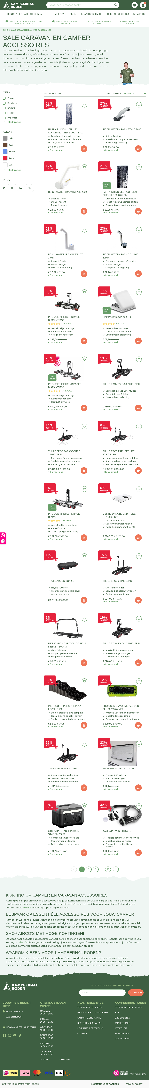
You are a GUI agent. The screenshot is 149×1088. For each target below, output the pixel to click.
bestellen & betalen (89, 1023)
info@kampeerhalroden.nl (21, 1027)
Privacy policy (134, 1084)
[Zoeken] (116, 5)
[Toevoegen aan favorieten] (84, 104)
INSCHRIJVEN (136, 993)
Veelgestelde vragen (89, 1007)
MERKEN (60, 14)
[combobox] (82, 5)
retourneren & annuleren (92, 1012)
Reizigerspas (122, 1033)
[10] (84, 148)
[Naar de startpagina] (18, 5)
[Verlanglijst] (135, 5)
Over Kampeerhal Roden (128, 1007)
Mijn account (122, 1039)
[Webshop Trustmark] (120, 1073)
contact (82, 1033)
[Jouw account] (143, 5)
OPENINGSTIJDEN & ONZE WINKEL (126, 14)
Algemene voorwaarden (105, 1084)
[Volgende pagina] (116, 869)
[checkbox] (18, 98)
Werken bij (121, 1028)
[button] (12, 122)
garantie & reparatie (89, 1018)
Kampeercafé (122, 1023)
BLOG (73, 14)
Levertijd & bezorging (90, 1028)
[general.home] (20, 986)
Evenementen (122, 1018)
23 (108, 869)
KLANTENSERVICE (91, 14)
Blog (117, 1012)
